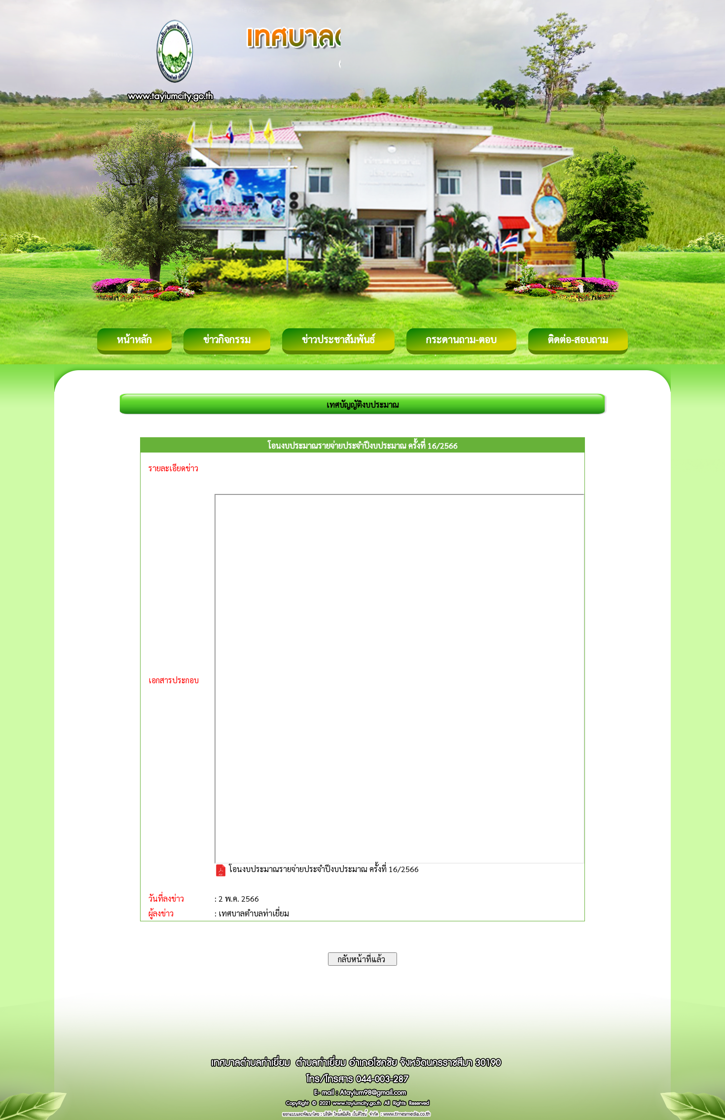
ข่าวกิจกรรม (227, 339)
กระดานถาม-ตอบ (461, 339)
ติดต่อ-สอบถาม (578, 339)
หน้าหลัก (134, 339)
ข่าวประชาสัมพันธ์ (338, 339)
